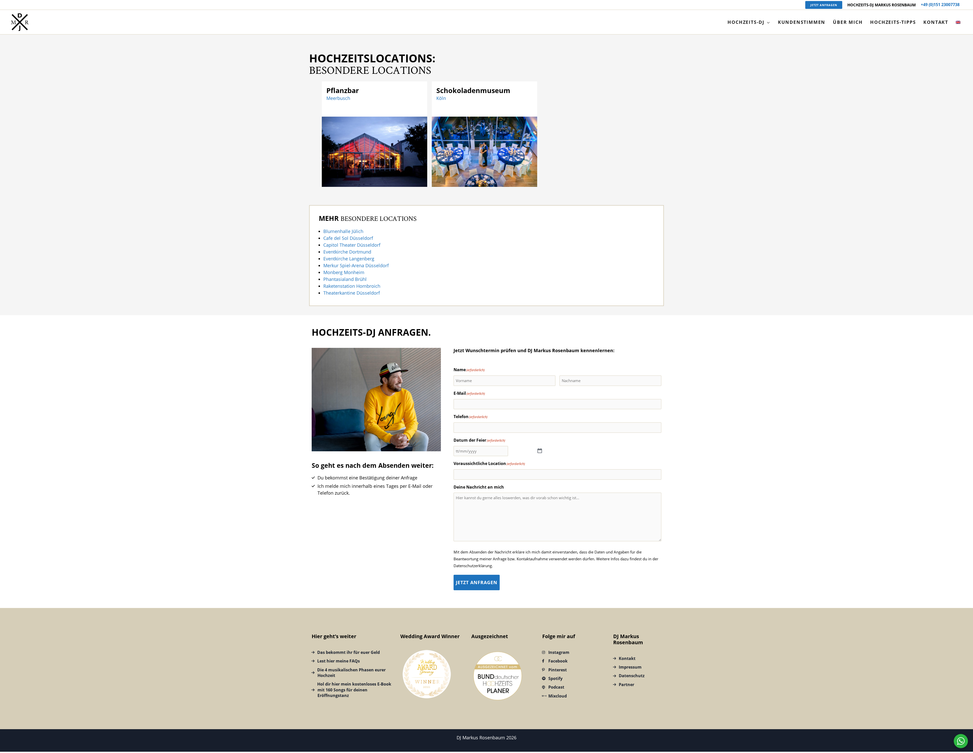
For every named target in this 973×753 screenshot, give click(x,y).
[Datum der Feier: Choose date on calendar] (539, 451)
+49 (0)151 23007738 (940, 4)
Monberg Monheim (343, 272)
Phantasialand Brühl (345, 279)
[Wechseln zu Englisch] (958, 22)
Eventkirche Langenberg (348, 259)
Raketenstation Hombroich (351, 286)
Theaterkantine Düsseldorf (351, 293)
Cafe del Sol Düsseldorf (348, 238)
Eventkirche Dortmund (347, 252)
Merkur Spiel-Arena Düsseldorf (356, 265)
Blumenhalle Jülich (343, 231)
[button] (823, 5)
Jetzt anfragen (476, 582)
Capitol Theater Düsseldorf (351, 245)
